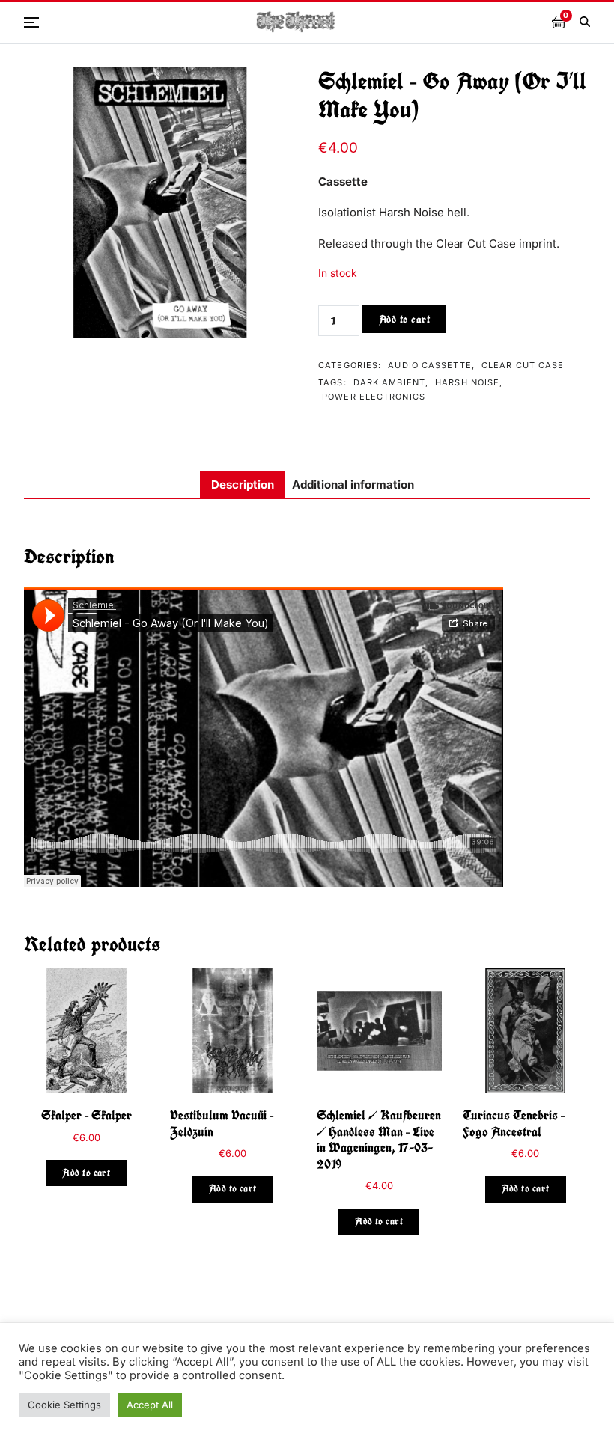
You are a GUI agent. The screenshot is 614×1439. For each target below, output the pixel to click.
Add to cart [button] (86, 1172)
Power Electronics (373, 396)
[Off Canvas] (31, 22)
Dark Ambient (389, 382)
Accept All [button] (150, 1405)
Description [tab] (242, 484)
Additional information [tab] (353, 484)
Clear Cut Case (522, 365)
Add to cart (405, 319)
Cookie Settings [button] (64, 1405)
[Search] (585, 21)
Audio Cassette (429, 365)
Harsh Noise (467, 382)
